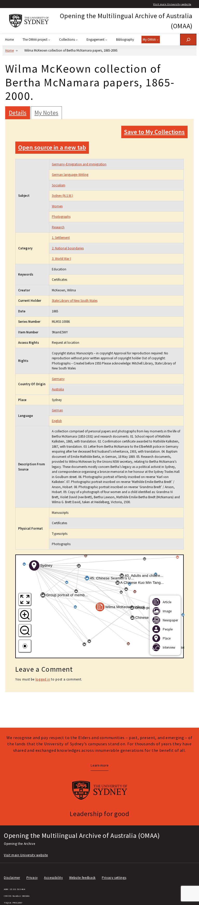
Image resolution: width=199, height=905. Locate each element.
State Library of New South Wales (74, 300)
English (57, 421)
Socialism (58, 185)
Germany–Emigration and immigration (79, 164)
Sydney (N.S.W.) (62, 195)
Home (9, 50)
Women (57, 206)
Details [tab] (17, 113)
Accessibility (53, 877)
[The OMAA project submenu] (49, 40)
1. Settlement (61, 237)
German (57, 410)
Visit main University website (172, 4)
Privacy (32, 877)
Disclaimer (12, 877)
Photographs (61, 216)
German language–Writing (70, 174)
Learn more (99, 765)
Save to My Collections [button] (154, 132)
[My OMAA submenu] (158, 40)
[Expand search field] (188, 39)
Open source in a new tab (52, 147)
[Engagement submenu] (106, 40)
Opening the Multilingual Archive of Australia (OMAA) (82, 835)
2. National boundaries (68, 248)
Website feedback (82, 877)
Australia (58, 389)
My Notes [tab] (46, 113)
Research (58, 227)
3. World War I (61, 258)
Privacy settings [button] (114, 877)
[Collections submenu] (77, 40)
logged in (42, 679)
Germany (58, 379)
